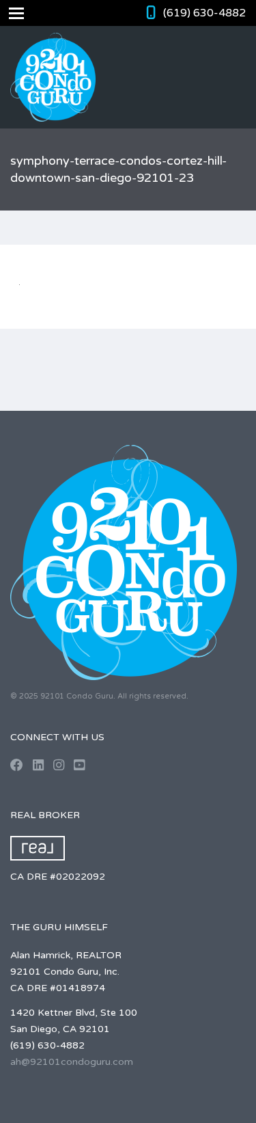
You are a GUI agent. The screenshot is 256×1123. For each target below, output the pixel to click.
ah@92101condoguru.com (71, 1062)
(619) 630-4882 (204, 13)
